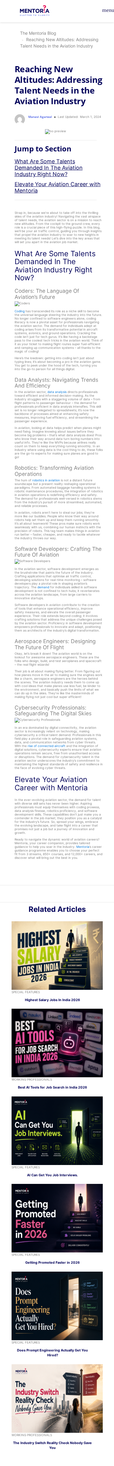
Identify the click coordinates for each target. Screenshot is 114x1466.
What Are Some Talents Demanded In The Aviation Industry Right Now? (49, 167)
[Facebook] (67, 894)
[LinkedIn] (54, 894)
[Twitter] (60, 894)
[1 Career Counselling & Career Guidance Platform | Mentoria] (38, 11)
